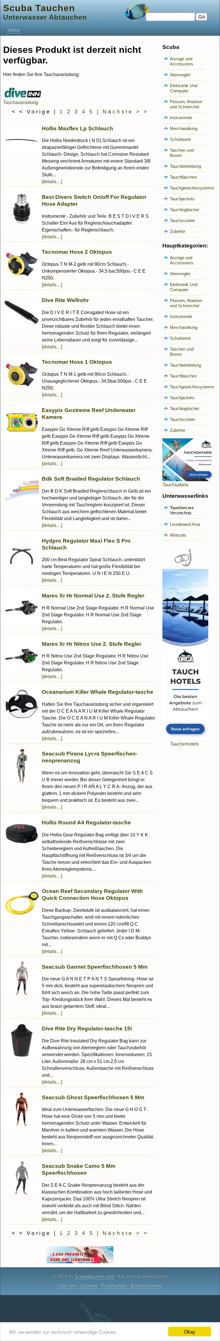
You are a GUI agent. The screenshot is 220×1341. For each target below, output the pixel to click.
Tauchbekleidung (185, 166)
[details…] (52, 181)
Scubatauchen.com (94, 1276)
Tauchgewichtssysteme (192, 187)
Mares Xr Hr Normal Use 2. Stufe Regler (93, 596)
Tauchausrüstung (20, 102)
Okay (189, 1331)
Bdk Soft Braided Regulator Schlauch (91, 479)
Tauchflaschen (183, 177)
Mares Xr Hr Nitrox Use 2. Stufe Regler (91, 644)
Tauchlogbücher (184, 209)
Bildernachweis (146, 1285)
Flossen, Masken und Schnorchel (186, 104)
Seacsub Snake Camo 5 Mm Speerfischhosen (78, 1169)
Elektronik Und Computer (183, 88)
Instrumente (181, 117)
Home (14, 30)
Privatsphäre (114, 1285)
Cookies (88, 1285)
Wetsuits (178, 535)
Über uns (67, 1285)
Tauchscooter (182, 220)
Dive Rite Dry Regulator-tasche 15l (87, 1029)
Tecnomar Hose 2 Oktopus (77, 252)
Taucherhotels (184, 744)
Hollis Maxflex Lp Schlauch (77, 128)
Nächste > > (125, 112)
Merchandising (183, 128)
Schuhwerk (180, 139)
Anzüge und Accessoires (181, 61)
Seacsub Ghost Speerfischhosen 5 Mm (93, 1097)
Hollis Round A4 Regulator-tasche (86, 823)
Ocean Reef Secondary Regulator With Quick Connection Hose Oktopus (92, 894)
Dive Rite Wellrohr (65, 300)
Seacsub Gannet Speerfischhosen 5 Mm (95, 967)
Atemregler (180, 74)
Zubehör (177, 231)
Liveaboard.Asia (185, 524)
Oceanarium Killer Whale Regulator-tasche (97, 692)
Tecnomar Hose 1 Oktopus (77, 362)
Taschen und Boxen (182, 153)
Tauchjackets (182, 198)
